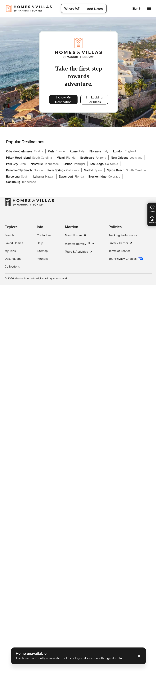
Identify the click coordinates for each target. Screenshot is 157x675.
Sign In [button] (134, 9)
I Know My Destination (63, 100)
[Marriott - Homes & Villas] (29, 202)
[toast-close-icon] (138, 656)
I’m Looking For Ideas (94, 100)
